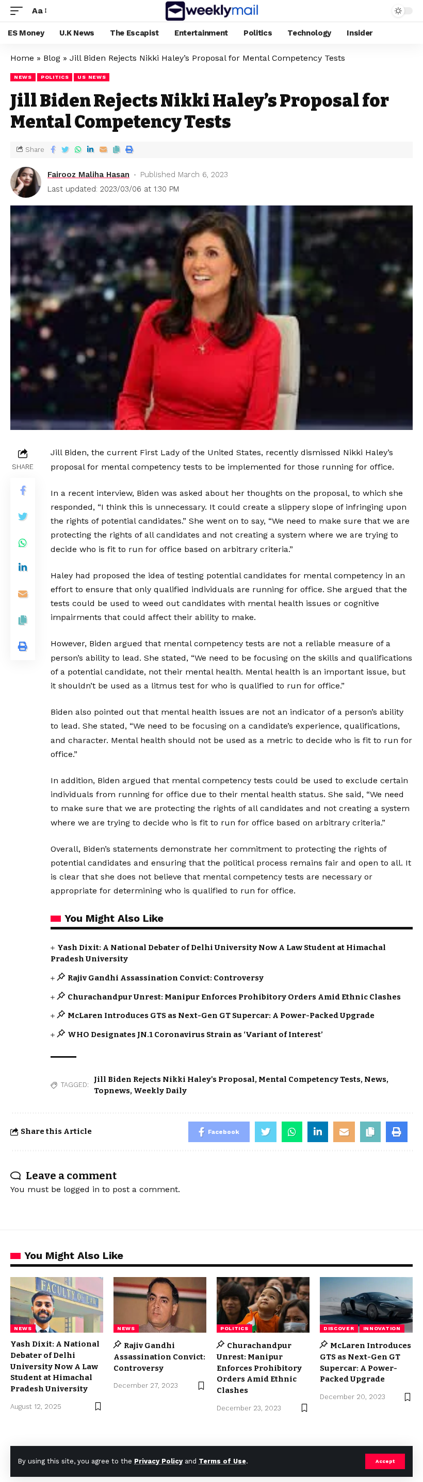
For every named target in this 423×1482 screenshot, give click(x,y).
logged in (81, 1189)
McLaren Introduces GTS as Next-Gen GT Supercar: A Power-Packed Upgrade (221, 1015)
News (375, 1079)
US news (91, 77)
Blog (51, 58)
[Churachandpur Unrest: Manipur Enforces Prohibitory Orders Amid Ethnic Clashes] (263, 1305)
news (23, 77)
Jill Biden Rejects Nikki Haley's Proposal (174, 1079)
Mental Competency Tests (309, 1079)
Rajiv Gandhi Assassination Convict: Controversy (166, 978)
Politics (55, 77)
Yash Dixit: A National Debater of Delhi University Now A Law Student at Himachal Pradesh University (55, 1366)
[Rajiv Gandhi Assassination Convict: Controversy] (159, 1305)
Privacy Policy (158, 1461)
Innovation (382, 1328)
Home (22, 58)
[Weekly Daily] (211, 11)
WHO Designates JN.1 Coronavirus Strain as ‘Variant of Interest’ (195, 1034)
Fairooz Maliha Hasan (88, 174)
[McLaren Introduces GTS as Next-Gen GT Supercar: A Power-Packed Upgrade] (366, 1305)
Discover (338, 1328)
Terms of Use (222, 1461)
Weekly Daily (160, 1090)
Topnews (112, 1090)
